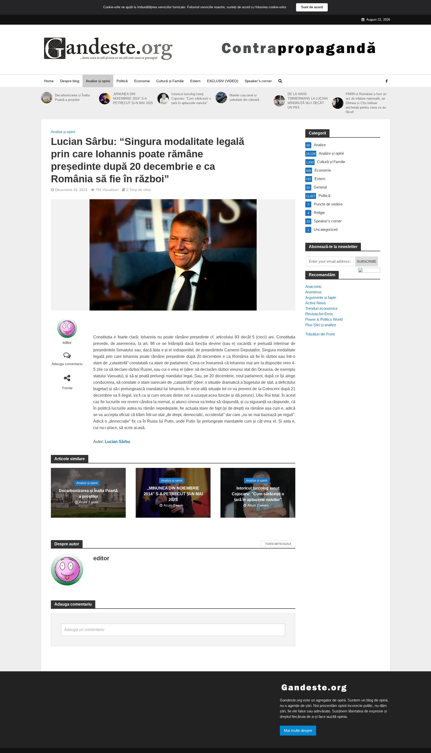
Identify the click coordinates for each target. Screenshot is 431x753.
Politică (122, 81)
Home (49, 81)
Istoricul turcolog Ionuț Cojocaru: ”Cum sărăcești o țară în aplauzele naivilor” (191, 98)
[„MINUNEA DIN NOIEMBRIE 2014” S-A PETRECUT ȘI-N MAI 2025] (104, 98)
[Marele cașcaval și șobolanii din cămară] (221, 97)
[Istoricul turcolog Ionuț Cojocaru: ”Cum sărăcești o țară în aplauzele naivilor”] (163, 98)
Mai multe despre (298, 730)
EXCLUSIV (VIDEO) (222, 81)
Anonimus (313, 292)
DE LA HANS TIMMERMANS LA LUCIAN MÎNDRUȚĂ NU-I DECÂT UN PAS (307, 100)
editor (67, 343)
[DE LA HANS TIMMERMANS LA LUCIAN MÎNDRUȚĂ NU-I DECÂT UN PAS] (279, 101)
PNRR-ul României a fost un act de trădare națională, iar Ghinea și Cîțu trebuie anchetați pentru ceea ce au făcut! (366, 103)
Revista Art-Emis (319, 314)
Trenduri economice (321, 308)
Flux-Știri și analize (320, 325)
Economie (142, 81)
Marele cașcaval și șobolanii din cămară (244, 97)
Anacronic (313, 286)
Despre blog (69, 81)
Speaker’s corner (258, 81)
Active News (315, 303)
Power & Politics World (323, 319)
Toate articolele (278, 543)
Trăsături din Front (320, 334)
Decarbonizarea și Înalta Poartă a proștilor (72, 97)
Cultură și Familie (170, 81)
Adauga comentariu (67, 364)
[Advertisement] (342, 431)
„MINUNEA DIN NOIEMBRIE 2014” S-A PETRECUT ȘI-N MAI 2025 (133, 98)
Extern (195, 81)
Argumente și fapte (320, 297)
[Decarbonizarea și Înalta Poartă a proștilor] (46, 97)
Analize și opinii (98, 81)
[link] (117, 442)
